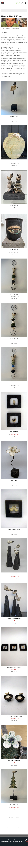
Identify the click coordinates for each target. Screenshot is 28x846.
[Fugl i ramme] (14, 411)
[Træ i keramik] (14, 786)
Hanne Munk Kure (15, 434)
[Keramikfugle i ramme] (14, 508)
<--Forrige (10, 817)
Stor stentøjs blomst (14, 760)
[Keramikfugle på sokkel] (14, 555)
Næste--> (18, 817)
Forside (2, 28)
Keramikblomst (14, 480)
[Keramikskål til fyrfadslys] (14, 695)
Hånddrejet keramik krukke (14, 161)
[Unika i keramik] (14, 186)
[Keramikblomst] (14, 459)
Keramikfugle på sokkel (14, 574)
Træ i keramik (14, 805)
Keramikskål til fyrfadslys (14, 716)
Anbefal (17, 827)
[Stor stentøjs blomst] (14, 742)
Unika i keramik (14, 205)
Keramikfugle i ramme (14, 529)
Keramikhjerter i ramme (14, 667)
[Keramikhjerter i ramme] (14, 646)
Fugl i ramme (14, 432)
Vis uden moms (10, 827)
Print (21, 827)
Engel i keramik (14, 116)
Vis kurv (18, 2)
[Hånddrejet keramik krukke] (14, 142)
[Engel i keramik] (14, 98)
